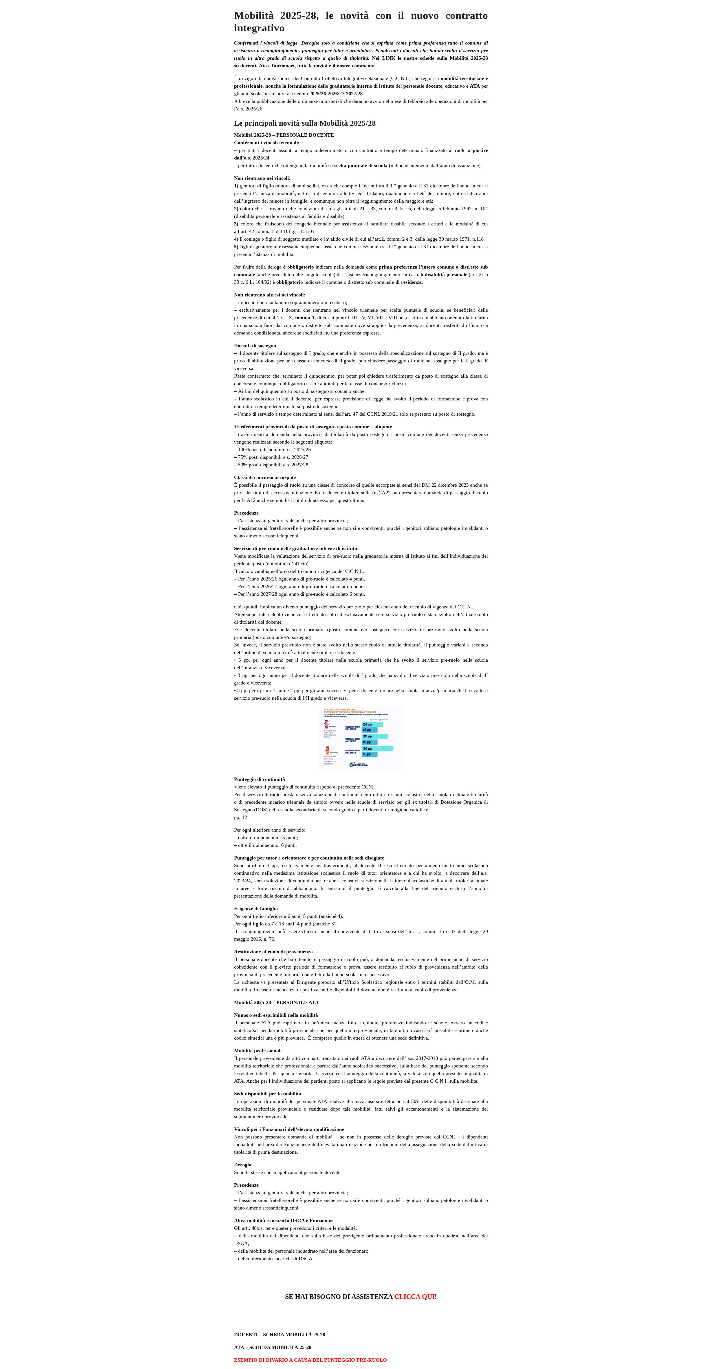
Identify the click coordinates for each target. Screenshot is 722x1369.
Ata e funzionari (276, 65)
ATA (475, 86)
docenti (248, 65)
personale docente (422, 86)
